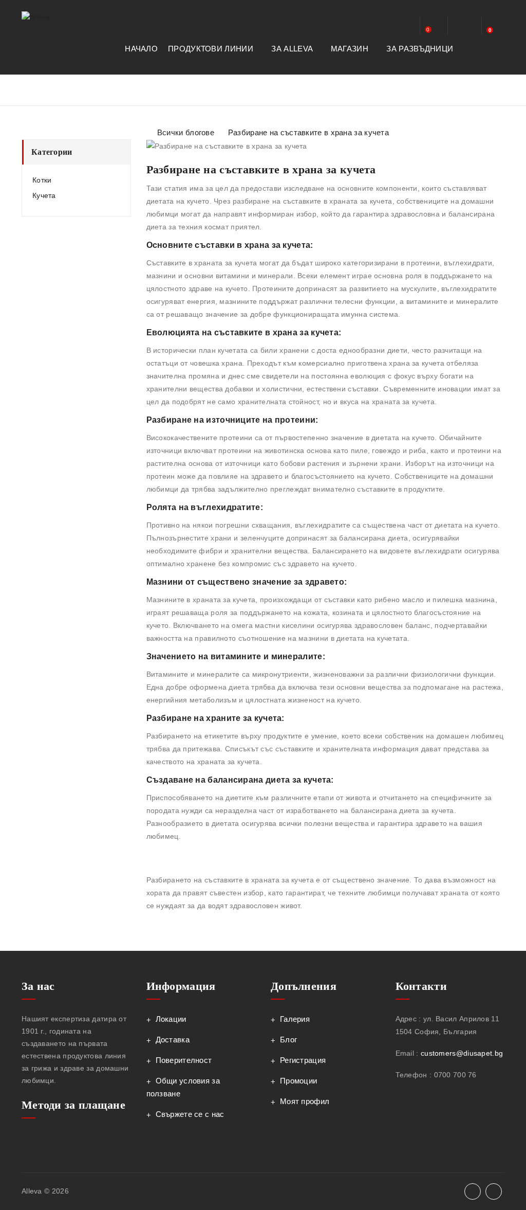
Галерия (295, 1019)
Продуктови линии (211, 48)
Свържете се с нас (190, 1114)
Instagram (493, 1191)
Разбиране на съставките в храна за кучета (308, 132)
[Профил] (403, 26)
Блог (288, 1039)
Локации (171, 1019)
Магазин (350, 48)
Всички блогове (185, 132)
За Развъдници (420, 48)
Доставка (173, 1039)
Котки (42, 180)
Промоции (298, 1080)
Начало (141, 48)
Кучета (44, 195)
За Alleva (292, 48)
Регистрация (303, 1060)
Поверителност (184, 1060)
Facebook (472, 1191)
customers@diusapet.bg (462, 1053)
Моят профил (304, 1101)
